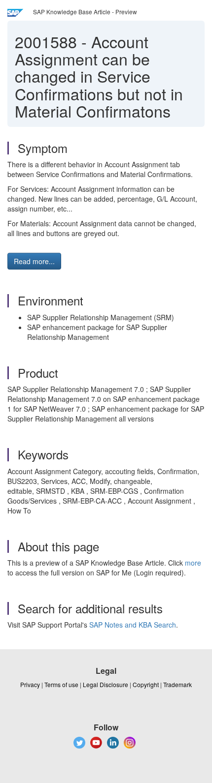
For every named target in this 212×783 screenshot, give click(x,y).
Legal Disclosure (105, 684)
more (193, 563)
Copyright (146, 684)
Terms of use (61, 684)
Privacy (30, 684)
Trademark (177, 684)
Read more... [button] (34, 261)
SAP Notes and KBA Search (132, 625)
